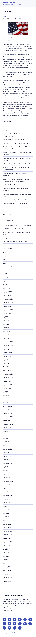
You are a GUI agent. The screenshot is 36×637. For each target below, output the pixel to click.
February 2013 (7, 567)
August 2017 (6, 485)
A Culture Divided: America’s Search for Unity (16, 164)
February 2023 (7, 406)
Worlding (9, 2)
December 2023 (8, 374)
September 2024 (8, 352)
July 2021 (5, 467)
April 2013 (6, 560)
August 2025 (7, 313)
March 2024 (6, 367)
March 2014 (6, 520)
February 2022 (7, 449)
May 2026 (6, 285)
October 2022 (7, 420)
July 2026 (6, 277)
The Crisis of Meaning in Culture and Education (17, 200)
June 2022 (6, 435)
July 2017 (5, 488)
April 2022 (6, 442)
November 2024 (8, 345)
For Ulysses (6, 238)
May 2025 (6, 324)
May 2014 (6, 513)
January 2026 (7, 295)
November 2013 (8, 535)
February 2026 (7, 292)
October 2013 (7, 538)
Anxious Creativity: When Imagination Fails (16, 143)
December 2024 (8, 342)
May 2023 (6, 395)
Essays (5, 252)
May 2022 (6, 438)
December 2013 (8, 531)
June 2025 (6, 320)
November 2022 (8, 417)
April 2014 (6, 517)
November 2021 (7, 460)
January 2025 (7, 338)
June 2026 (6, 281)
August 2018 (7, 477)
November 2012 (7, 577)
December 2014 (8, 499)
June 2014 (6, 510)
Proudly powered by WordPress (11, 633)
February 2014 (7, 524)
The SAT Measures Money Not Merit (14, 229)
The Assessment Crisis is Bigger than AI (15, 241)
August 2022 (7, 427)
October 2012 (7, 581)
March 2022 (6, 445)
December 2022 (8, 413)
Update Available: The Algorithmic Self (14, 139)
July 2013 (5, 549)
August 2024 (7, 356)
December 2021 (7, 456)
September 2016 (8, 495)
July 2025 (6, 317)
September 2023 (8, 385)
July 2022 (5, 431)
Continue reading (8, 121)
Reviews (5, 263)
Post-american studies (11, 19)
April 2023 (6, 399)
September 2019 (8, 474)
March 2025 (6, 331)
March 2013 (6, 563)
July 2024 (6, 360)
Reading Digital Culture (10, 185)
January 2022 (7, 452)
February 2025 (7, 335)
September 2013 (8, 542)
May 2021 (6, 470)
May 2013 (6, 556)
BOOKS (5, 130)
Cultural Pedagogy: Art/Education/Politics (15, 203)
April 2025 (6, 327)
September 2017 (8, 481)
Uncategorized (7, 267)
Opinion (5, 259)
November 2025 (8, 302)
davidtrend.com (7, 214)
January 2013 (7, 570)
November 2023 (8, 377)
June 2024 (6, 363)
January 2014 (7, 527)
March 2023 (6, 402)
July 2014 (5, 506)
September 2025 (8, 310)
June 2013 (6, 552)
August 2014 (7, 502)
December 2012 (7, 574)
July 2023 (6, 392)
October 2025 (7, 306)
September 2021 (8, 463)
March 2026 (6, 288)
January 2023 (7, 410)
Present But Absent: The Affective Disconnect (17, 225)
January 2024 (7, 370)
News (4, 256)
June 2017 (6, 492)
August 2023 (7, 388)
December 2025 (8, 299)
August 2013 (7, 545)
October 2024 (7, 349)
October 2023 (7, 381)
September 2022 (8, 424)
